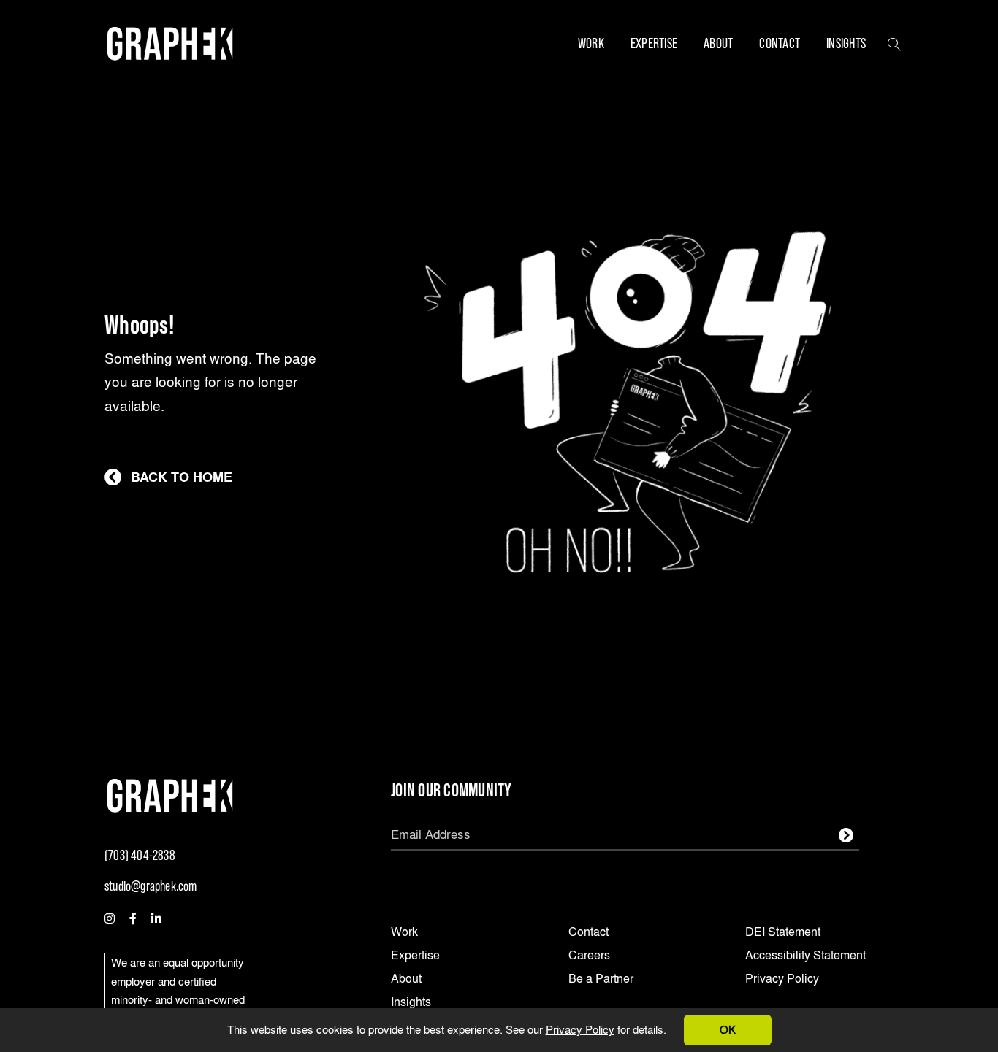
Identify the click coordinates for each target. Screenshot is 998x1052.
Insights (846, 43)
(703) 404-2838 (139, 855)
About (718, 43)
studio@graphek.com (150, 886)
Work (591, 43)
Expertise (654, 43)
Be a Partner (600, 979)
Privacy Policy (580, 1029)
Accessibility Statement (805, 956)
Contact (779, 43)
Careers (589, 956)
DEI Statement (782, 933)
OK (728, 1029)
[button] (894, 43)
